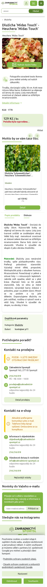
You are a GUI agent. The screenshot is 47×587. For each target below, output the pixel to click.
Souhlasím (33, 581)
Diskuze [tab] (27, 215)
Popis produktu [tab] (12, 215)
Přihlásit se (33, 508)
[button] (22, 199)
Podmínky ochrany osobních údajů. (19, 559)
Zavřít (7, 130)
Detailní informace (10, 103)
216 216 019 (15, 376)
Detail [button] (22, 207)
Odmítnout (12, 581)
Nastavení (22, 574)
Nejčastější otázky (22, 477)
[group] (22, 177)
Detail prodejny (22, 400)
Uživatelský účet (26, 3)
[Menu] (41, 3)
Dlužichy (19, 325)
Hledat (36, 11)
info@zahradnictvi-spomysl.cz (24, 461)
